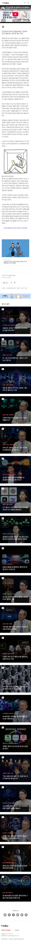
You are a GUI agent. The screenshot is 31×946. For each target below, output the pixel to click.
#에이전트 (5, 594)
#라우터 (13, 594)
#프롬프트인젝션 (13, 325)
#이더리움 (16, 713)
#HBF (7, 414)
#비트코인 (11, 713)
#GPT (7, 355)
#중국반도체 (12, 444)
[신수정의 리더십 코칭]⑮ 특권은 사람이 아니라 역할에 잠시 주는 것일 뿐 (15, 262)
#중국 (4, 683)
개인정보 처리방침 (5, 930)
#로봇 (12, 683)
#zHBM (10, 624)
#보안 (8, 325)
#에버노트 (16, 743)
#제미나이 (11, 385)
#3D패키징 (11, 414)
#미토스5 (14, 474)
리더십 (18, 288)
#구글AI (7, 385)
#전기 (7, 892)
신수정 (3, 288)
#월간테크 (5, 534)
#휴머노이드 (8, 683)
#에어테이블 (10, 743)
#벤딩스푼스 (5, 743)
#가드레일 (5, 325)
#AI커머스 (5, 833)
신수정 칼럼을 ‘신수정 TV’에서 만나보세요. (15, 228)
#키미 (10, 355)
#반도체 (9, 564)
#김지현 (9, 534)
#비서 (15, 833)
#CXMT (7, 444)
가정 (26, 288)
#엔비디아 (5, 653)
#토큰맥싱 (9, 803)
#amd (8, 653)
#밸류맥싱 (9, 594)
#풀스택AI (13, 534)
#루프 (12, 773)
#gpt (7, 504)
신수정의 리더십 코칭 (11, 288)
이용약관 (17, 930)
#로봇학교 (13, 862)
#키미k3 (11, 504)
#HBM (4, 414)
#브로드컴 (5, 564)
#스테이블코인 (6, 713)
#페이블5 (9, 474)
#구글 (4, 385)
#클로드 (4, 355)
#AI (12, 564)
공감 (22, 288)
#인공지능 (5, 803)
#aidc (4, 892)
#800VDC (11, 892)
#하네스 (9, 773)
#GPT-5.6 (5, 474)
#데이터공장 (8, 862)
